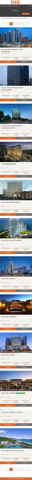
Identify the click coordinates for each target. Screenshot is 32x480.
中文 (30, 5)
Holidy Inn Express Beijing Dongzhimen (12, 89)
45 (18, 23)
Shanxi (7, 168)
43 (11, 23)
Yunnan (7, 320)
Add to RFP (8, 61)
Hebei (7, 282)
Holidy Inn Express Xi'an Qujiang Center (11, 127)
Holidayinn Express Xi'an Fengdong (11, 51)
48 (29, 23)
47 (25, 23)
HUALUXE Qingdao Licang (11, 412)
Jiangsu (8, 397)
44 (14, 23)
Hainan (7, 244)
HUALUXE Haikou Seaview (11, 240)
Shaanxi (8, 53)
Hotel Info (24, 61)
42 (7, 23)
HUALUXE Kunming (8, 317)
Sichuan (8, 358)
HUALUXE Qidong (13, 393)
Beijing (7, 91)
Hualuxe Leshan (8, 355)
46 (21, 23)
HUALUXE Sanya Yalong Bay (12, 450)
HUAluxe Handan (8, 278)
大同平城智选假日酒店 (8, 164)
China (3, 53)
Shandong (8, 416)
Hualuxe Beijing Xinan (10, 202)
